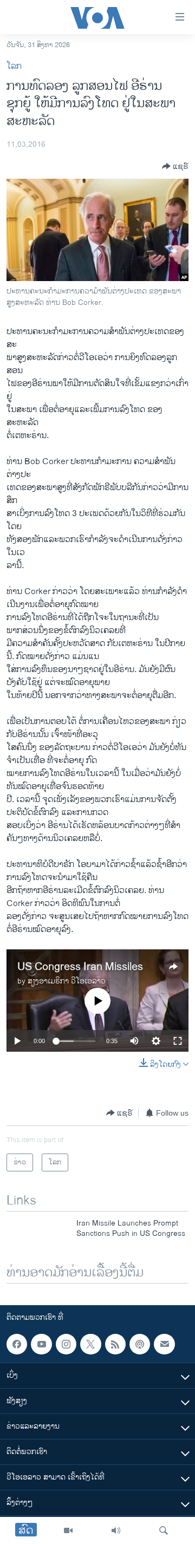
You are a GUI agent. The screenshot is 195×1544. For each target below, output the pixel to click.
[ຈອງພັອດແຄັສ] (164, 1344)
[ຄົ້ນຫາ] (163, 1530)
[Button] (175, 166)
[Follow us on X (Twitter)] (90, 1344)
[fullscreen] (177, 1041)
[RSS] (115, 1344)
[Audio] (116, 1530)
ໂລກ (14, 66)
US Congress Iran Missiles (80, 967)
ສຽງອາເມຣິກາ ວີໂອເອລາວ (67, 981)
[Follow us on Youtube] (41, 1344)
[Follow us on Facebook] (16, 1344)
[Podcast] (139, 1344)
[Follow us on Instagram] (66, 1344)
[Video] (68, 1530)
